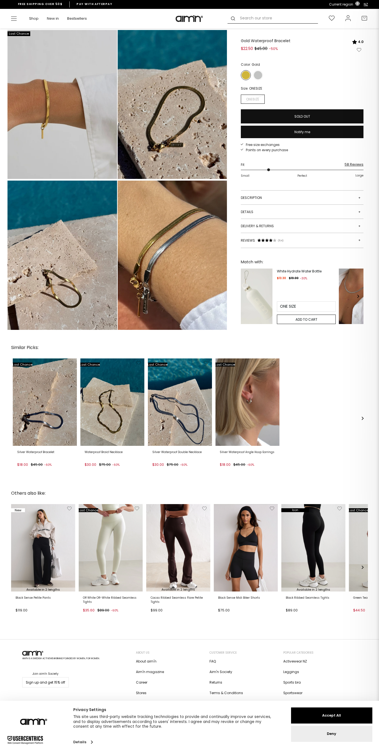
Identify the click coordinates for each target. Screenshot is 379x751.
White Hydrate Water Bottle (299, 271)
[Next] (357, 296)
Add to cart (28, 471)
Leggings (291, 671)
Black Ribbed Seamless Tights (307, 598)
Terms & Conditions (226, 693)
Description (301, 197)
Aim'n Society (220, 671)
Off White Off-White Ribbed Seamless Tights (110, 600)
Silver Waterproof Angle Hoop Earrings (247, 452)
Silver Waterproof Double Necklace (177, 452)
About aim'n (146, 661)
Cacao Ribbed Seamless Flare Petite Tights (177, 600)
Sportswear (292, 693)
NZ (366, 4)
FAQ (212, 661)
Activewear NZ (295, 661)
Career (141, 682)
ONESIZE (252, 99)
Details (301, 211)
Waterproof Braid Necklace (104, 452)
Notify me (302, 132)
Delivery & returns (301, 226)
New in (53, 18)
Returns (215, 682)
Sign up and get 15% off (45, 682)
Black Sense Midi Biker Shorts (239, 598)
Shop (34, 18)
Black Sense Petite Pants (33, 598)
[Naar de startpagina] (189, 18)
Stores (141, 693)
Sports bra (292, 682)
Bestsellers (77, 18)
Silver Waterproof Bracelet (35, 452)
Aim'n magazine (150, 671)
